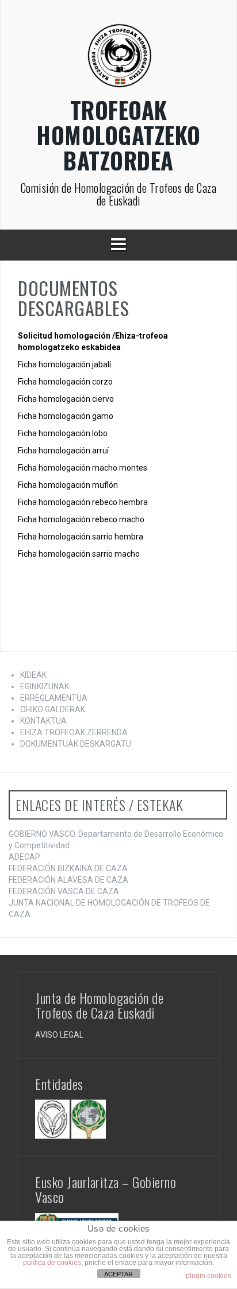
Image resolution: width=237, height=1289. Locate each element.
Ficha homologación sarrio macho (79, 553)
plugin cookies (208, 1276)
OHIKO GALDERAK (52, 709)
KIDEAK (33, 675)
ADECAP (24, 856)
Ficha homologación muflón (68, 485)
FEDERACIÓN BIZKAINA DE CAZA (68, 868)
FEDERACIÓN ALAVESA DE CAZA (68, 879)
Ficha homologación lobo (63, 433)
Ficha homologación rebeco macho (81, 519)
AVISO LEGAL (59, 1034)
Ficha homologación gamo (65, 416)
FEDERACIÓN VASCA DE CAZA (64, 891)
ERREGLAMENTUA (53, 697)
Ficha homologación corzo (65, 381)
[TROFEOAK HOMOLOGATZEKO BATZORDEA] (118, 59)
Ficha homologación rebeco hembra (83, 502)
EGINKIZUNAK (44, 686)
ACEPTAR (118, 1274)
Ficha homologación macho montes (82, 467)
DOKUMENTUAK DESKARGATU (75, 743)
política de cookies (52, 1263)
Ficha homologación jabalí (64, 364)
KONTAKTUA (43, 720)
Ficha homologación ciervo (66, 398)
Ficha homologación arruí (63, 450)
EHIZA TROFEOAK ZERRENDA (74, 732)
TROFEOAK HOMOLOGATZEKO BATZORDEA (118, 134)
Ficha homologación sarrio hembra (80, 536)
